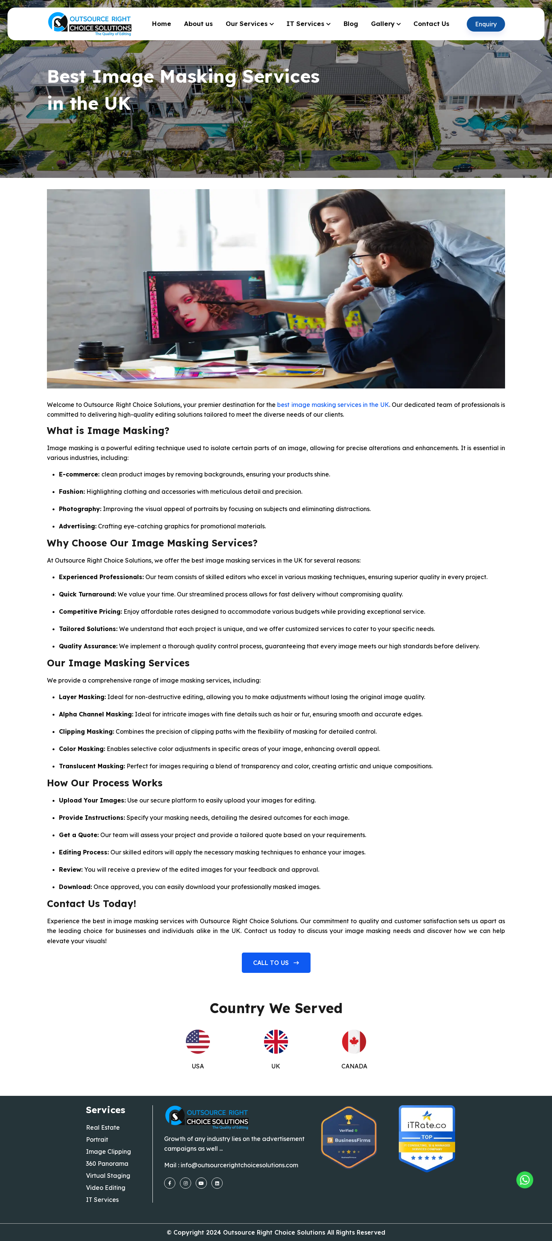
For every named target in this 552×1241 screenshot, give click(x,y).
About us (198, 23)
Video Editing (105, 1188)
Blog (350, 23)
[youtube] (201, 1183)
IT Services (305, 23)
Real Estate (103, 1127)
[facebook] (169, 1183)
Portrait (97, 1139)
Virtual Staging (108, 1176)
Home (161, 23)
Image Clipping (108, 1151)
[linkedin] (217, 1183)
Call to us (272, 962)
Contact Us (431, 23)
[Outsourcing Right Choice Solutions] (524, 1179)
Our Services (247, 23)
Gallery (383, 23)
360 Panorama (107, 1164)
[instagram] (185, 1183)
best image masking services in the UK (333, 404)
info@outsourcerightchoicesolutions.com (239, 1165)
